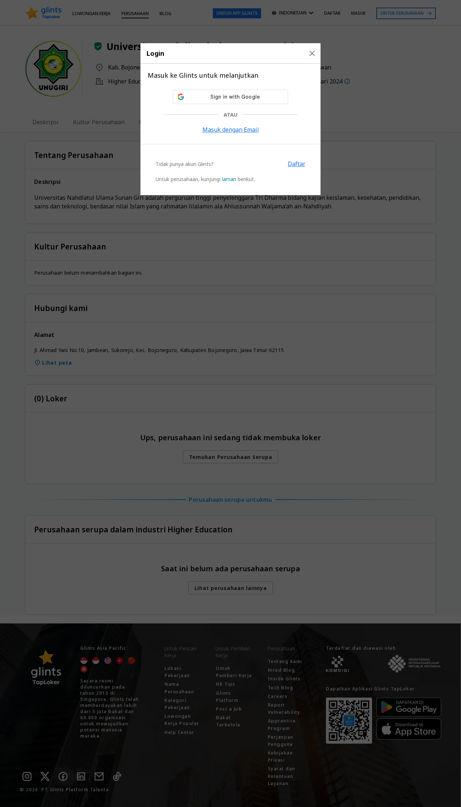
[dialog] (230, 119)
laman (229, 179)
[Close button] (312, 53)
